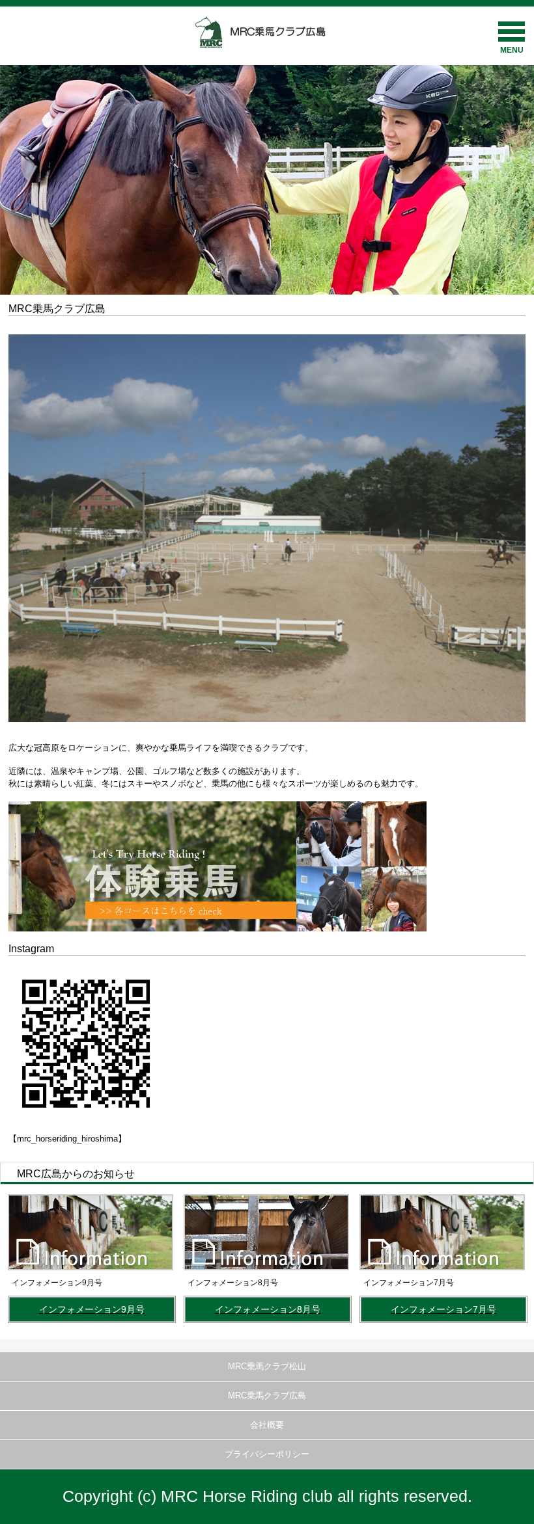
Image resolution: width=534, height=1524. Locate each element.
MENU (512, 50)
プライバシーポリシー (267, 1454)
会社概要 (267, 1425)
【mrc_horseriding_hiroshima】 (67, 1138)
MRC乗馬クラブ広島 (267, 1395)
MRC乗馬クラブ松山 (267, 1366)
